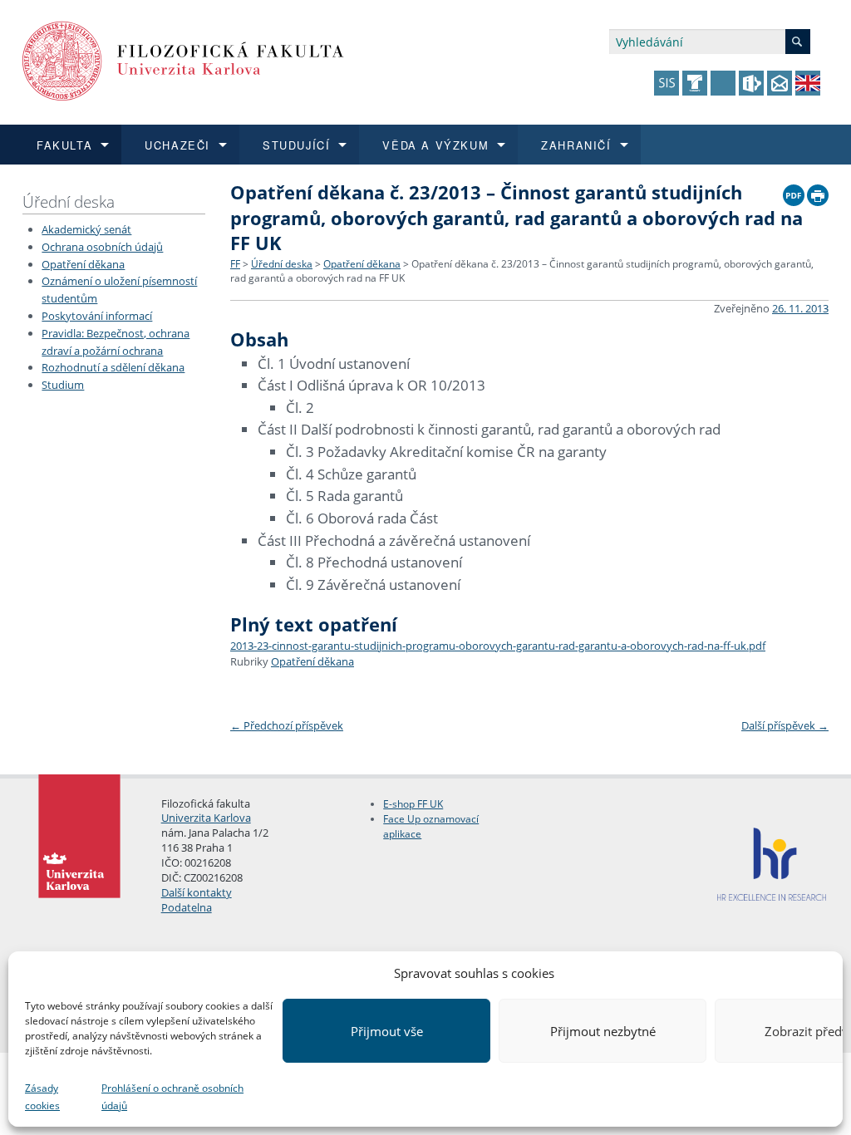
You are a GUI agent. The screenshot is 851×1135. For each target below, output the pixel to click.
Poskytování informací (97, 315)
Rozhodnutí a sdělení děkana (113, 367)
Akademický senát (86, 229)
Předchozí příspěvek (286, 725)
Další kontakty (196, 892)
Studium (63, 384)
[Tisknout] (818, 191)
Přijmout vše (387, 1031)
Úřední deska (68, 201)
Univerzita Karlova (206, 817)
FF (235, 264)
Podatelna (186, 907)
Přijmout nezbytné (603, 1031)
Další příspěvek (785, 725)
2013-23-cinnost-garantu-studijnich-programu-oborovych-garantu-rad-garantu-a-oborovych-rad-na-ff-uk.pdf (497, 645)
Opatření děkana (83, 264)
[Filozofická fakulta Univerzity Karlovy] (183, 59)
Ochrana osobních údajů (102, 246)
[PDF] (793, 191)
